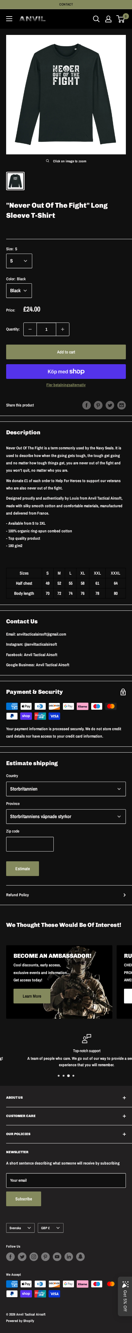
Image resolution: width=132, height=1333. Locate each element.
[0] (121, 19)
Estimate (22, 868)
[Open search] (96, 19)
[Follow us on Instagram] (33, 1256)
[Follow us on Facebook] (10, 1256)
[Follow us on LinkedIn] (68, 1256)
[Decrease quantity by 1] (30, 329)
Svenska (15, 1228)
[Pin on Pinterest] (98, 405)
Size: (11, 248)
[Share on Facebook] (86, 405)
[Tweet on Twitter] (110, 405)
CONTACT (66, 4)
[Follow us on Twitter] (22, 1256)
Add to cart (66, 352)
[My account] (108, 19)
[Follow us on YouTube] (57, 1256)
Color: (16, 278)
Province (13, 803)
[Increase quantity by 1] (62, 329)
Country (12, 775)
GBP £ (45, 1228)
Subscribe (23, 1199)
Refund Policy (17, 894)
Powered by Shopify (20, 1321)
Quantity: (13, 329)
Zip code (12, 831)
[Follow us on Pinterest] (45, 1256)
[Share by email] (121, 405)
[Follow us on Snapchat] (80, 1256)
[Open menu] (9, 18)
